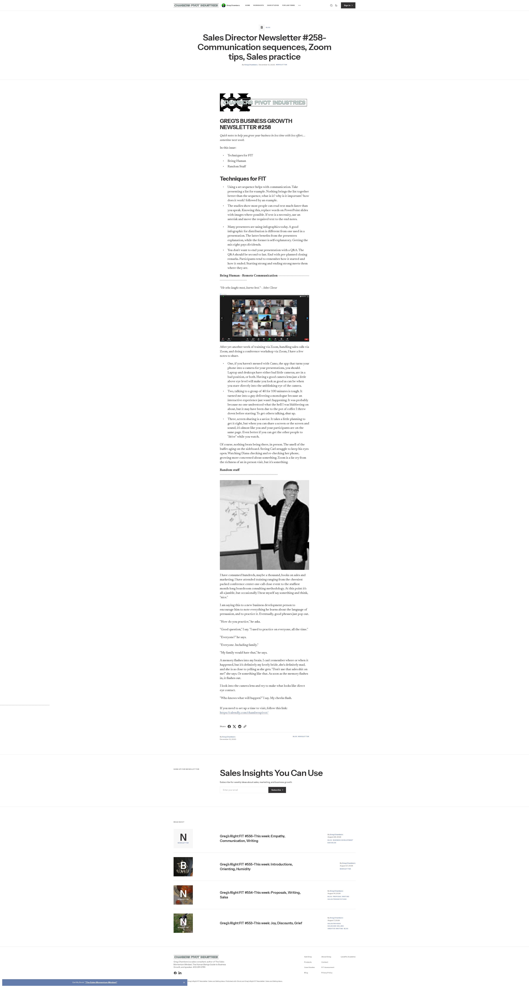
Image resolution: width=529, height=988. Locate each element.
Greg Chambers (233, 5)
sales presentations (337, 899)
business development (343, 840)
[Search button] (331, 5)
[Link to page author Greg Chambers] (224, 5)
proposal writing (341, 896)
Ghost (239, 981)
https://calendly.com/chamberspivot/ (244, 712)
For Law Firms (288, 5)
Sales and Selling (336, 926)
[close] (184, 982)
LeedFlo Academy (348, 957)
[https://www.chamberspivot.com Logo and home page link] (196, 5)
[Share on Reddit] (239, 726)
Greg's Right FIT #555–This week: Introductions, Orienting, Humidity (256, 866)
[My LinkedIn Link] (180, 973)
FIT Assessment (327, 967)
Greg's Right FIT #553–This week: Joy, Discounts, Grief (261, 923)
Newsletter (281, 64)
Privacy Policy (326, 973)
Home (247, 5)
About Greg (326, 957)
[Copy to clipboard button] (244, 726)
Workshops (258, 5)
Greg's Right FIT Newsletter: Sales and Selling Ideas (263, 981)
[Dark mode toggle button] (336, 5)
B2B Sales (332, 842)
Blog (268, 27)
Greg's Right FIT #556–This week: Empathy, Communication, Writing (252, 838)
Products (308, 962)
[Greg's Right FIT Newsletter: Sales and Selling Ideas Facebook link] (176, 973)
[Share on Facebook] (229, 726)
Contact (324, 962)
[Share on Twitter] (234, 726)
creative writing (335, 928)
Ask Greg (308, 957)
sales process (334, 923)
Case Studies (273, 5)
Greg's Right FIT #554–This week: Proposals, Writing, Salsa (260, 895)
